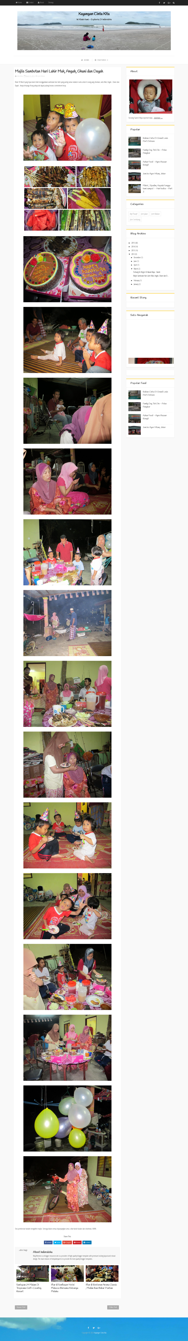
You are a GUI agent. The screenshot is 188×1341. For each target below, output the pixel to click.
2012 (133, 254)
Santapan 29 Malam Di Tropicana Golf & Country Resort (28, 1288)
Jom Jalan (144, 213)
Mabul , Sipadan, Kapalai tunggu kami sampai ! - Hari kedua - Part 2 (157, 188)
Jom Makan (41, 76)
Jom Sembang (135, 219)
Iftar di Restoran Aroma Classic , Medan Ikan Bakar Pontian (101, 1286)
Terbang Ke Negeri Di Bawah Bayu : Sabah (146, 272)
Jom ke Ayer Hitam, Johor (154, 173)
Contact (30, 2)
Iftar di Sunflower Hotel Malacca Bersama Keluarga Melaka (64, 1288)
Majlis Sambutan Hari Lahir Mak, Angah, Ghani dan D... (151, 275)
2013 (133, 250)
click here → (158, 117)
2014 (133, 246)
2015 (133, 243)
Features (101, 60)
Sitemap (51, 2)
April (135, 265)
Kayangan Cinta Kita (94, 14)
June (135, 261)
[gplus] (169, 3)
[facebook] (159, 3)
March (136, 268)
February (137, 280)
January (136, 284)
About (41, 2)
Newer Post (21, 1307)
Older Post (113, 1307)
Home (19, 2)
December (137, 257)
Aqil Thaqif (133, 213)
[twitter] (164, 3)
